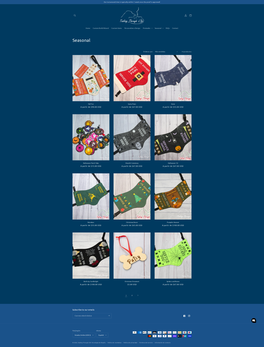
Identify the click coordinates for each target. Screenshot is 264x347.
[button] (74, 15)
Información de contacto (162, 342)
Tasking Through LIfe (84, 342)
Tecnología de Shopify (98, 342)
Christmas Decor (132, 222)
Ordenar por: (148, 52)
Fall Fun (91, 104)
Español (101, 335)
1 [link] (126, 295)
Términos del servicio (146, 342)
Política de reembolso (114, 342)
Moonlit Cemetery (132, 163)
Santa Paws (132, 104)
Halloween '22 (173, 163)
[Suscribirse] (109, 315)
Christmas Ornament (132, 281)
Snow (173, 104)
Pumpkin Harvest (173, 222)
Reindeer (91, 222)
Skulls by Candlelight (91, 281)
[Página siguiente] (138, 295)
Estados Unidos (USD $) (83, 335)
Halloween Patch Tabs (91, 163)
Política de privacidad (130, 342)
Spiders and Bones (173, 281)
